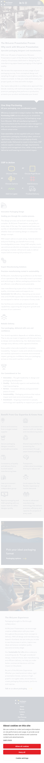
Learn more (7, 740)
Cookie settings (22, 758)
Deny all (22, 752)
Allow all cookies (22, 746)
